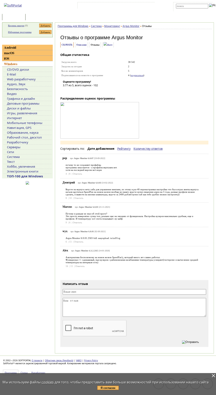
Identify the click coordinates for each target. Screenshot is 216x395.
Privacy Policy (91, 360)
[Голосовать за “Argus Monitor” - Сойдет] (79, 91)
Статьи (35, 17)
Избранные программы (19, 32)
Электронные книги (22, 171)
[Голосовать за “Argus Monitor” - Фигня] (66, 91)
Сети (10, 152)
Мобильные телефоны (24, 123)
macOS (9, 52)
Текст (11, 161)
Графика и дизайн (21, 98)
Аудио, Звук (16, 84)
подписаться (137, 75)
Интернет (14, 118)
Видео (12, 94)
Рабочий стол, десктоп (24, 137)
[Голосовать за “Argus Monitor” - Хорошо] (85, 91)
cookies (48, 382)
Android (10, 47)
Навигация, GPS (19, 127)
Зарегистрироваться (115, 6)
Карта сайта (137, 6)
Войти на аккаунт (91, 6)
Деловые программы (23, 103)
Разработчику (17, 142)
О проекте (37, 360)
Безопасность (17, 89)
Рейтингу (124, 149)
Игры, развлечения (22, 113)
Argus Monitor (127, 37)
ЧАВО (79, 360)
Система (13, 157)
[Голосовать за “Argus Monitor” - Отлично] (91, 91)
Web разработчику (21, 79)
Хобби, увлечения (21, 166)
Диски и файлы (19, 108)
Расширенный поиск (188, 10)
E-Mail (11, 74)
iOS (6, 58)
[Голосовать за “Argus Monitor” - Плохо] (72, 91)
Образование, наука (22, 132)
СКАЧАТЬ (67, 44)
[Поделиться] (108, 44)
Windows (10, 63)
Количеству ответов (148, 149)
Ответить (77, 174)
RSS (150, 6)
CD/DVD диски (18, 69)
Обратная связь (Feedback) (59, 360)
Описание (81, 44)
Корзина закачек (16, 25)
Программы (14, 17)
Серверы (13, 147)
